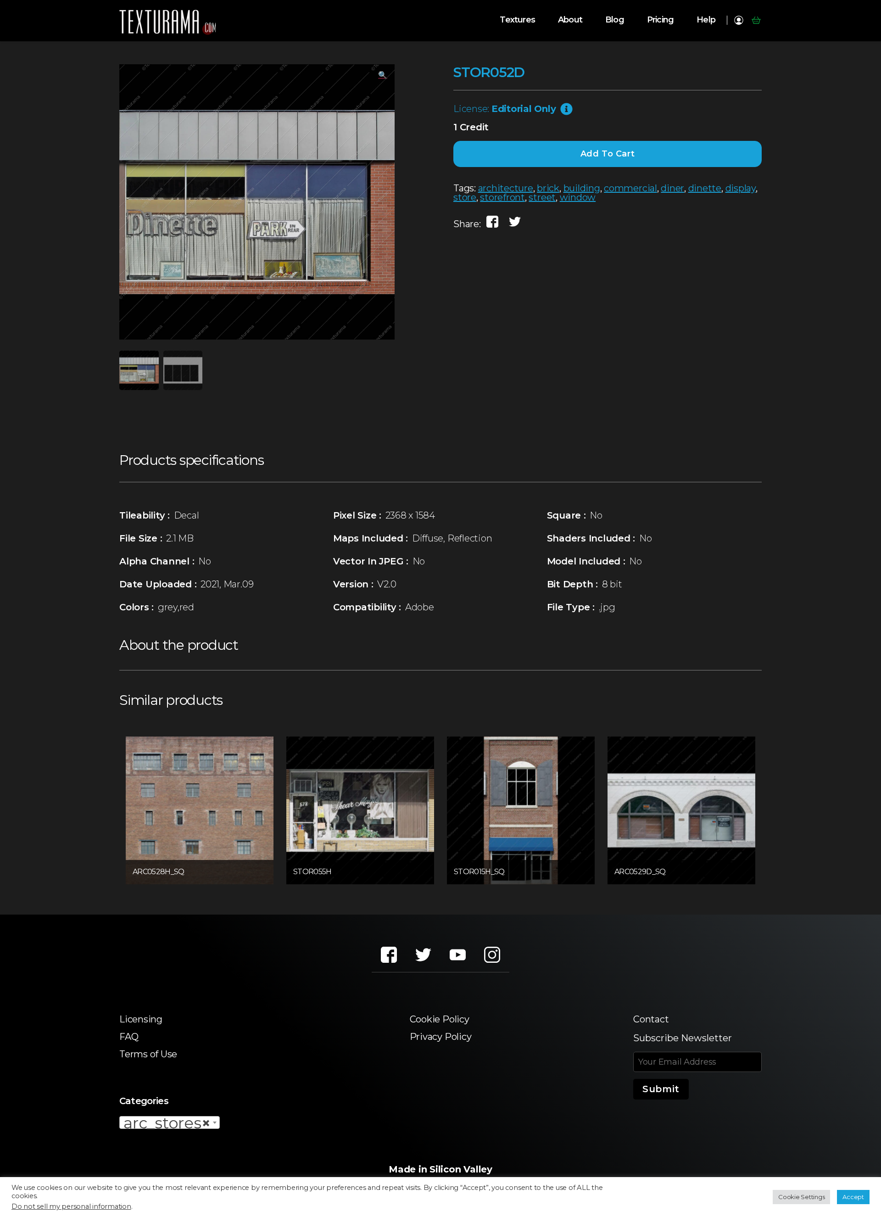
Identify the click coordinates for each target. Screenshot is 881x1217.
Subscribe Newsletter (682, 1038)
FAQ (128, 1036)
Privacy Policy (441, 1036)
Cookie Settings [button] (801, 1196)
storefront (502, 197)
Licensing (140, 1019)
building (581, 188)
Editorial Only (523, 108)
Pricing (660, 20)
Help (706, 20)
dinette (704, 188)
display (740, 188)
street (542, 197)
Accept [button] (853, 1196)
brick (548, 188)
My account (738, 20)
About (570, 20)
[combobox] (169, 1122)
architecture (505, 188)
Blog (614, 20)
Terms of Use (148, 1054)
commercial (630, 188)
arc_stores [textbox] (166, 1123)
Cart (756, 20)
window (578, 197)
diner (672, 188)
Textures (517, 20)
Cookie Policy (439, 1019)
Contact (651, 1019)
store (464, 197)
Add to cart (607, 154)
